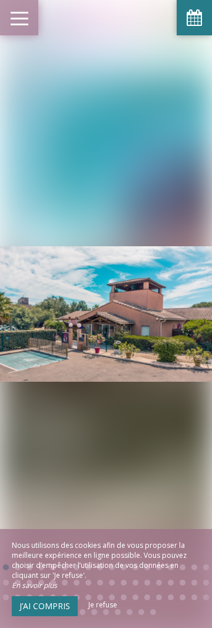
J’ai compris (44, 606)
